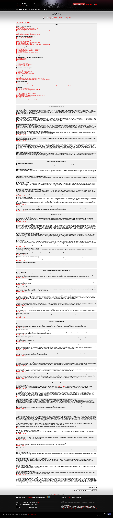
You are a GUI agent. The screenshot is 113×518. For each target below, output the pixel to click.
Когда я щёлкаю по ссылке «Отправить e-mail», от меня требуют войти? (33, 44)
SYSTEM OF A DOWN (65, 507)
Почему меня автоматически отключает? (26, 29)
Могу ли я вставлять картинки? (23, 62)
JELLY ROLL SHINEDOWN (73, 502)
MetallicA (62, 506)
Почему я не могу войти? (22, 27)
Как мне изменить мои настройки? (24, 37)
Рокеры (55, 17)
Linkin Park (73, 507)
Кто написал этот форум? (22, 82)
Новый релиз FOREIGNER (25, 506)
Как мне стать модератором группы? (25, 73)
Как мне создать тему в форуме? (24, 48)
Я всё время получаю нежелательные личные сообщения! (30, 78)
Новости (27, 9)
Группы (60, 17)
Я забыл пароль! (20, 32)
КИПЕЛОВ (89, 507)
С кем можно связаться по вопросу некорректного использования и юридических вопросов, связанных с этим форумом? (44, 85)
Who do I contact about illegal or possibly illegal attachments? (30, 99)
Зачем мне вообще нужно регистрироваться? (27, 28)
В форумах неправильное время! (24, 38)
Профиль (46, 19)
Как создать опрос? (21, 51)
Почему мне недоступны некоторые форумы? (27, 53)
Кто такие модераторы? (22, 70)
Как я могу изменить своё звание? (24, 43)
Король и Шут (76, 506)
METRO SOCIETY (64, 502)
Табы (38, 9)
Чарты (69, 497)
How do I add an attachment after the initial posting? (28, 89)
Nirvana (82, 506)
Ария (67, 506)
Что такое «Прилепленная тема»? (24, 64)
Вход (69, 19)
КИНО (70, 506)
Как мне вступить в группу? (22, 72)
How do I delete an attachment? (23, 90)
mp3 (36, 9)
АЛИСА (84, 507)
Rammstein (92, 506)
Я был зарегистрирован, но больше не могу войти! (28, 34)
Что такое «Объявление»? (22, 63)
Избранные (78, 497)
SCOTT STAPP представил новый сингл (28, 502)
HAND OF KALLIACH (83, 502)
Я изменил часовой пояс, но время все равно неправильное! (30, 40)
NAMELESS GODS (91, 502)
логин (87, 4)
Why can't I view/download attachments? (25, 97)
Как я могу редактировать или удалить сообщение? (28, 49)
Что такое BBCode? (21, 58)
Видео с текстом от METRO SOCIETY (28, 507)
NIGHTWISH (79, 507)
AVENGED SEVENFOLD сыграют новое (28, 504)
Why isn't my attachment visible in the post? (26, 93)
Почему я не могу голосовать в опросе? (25, 55)
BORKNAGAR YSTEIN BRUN (66, 503)
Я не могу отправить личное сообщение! (25, 77)
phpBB (55, 494)
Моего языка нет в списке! (22, 41)
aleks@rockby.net (32, 514)
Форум (32, 9)
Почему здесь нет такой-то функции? (25, 84)
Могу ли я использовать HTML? (23, 59)
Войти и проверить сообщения (58, 19)
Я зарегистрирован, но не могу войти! (25, 33)
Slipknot (86, 506)
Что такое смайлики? (21, 60)
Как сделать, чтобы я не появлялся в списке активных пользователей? (33, 30)
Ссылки (43, 9)
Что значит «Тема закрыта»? (23, 65)
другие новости (48, 508)
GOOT (73, 503)
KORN (94, 507)
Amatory (62, 510)
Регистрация (68, 17)
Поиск (49, 17)
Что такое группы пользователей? (24, 71)
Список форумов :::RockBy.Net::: (23, 22)
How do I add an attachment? (23, 88)
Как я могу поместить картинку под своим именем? (28, 42)
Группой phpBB (61, 386)
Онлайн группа (20, 9)
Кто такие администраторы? (23, 69)
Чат (47, 9)
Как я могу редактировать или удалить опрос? (27, 52)
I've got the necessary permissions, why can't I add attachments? (30, 95)
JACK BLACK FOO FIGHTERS (81, 503)
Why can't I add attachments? (22, 94)
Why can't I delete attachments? (23, 96)
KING (89, 503)
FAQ (45, 17)
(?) (68, 505)
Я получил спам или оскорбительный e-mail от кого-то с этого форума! (33, 79)
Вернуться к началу (21, 114)
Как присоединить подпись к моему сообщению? (27, 50)
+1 (65, 501)
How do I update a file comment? (23, 92)
